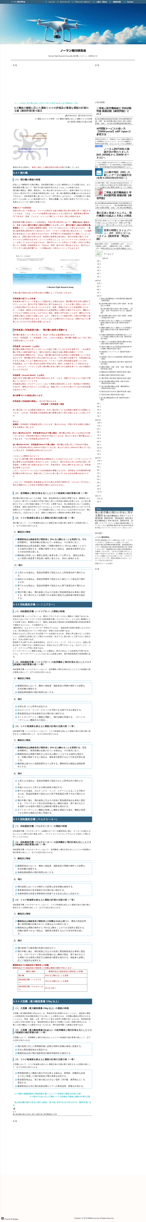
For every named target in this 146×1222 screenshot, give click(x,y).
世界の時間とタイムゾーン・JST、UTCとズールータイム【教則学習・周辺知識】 (114, 234)
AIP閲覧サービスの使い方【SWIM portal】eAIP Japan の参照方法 (114, 131)
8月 (99, 261)
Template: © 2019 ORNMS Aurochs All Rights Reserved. (94, 1218)
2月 (99, 277)
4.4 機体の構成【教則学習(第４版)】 (112, 375)
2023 (98, 458)
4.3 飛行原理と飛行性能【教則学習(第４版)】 (115, 378)
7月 (99, 264)
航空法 (115, 520)
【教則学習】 (117, 2)
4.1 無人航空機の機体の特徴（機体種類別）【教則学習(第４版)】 (114, 387)
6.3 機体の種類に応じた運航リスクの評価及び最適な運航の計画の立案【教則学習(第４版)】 (115, 330)
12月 (99, 283)
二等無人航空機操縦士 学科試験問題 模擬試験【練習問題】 (114, 195)
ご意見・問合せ (101, 2)
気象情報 (122, 523)
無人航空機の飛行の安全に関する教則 (27, 1114)
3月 (99, 410)
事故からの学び (127, 528)
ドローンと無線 (113, 523)
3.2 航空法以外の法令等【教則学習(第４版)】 (115, 392)
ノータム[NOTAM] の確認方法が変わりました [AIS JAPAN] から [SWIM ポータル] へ (114, 153)
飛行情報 (128, 525)
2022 (98, 496)
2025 (98, 281)
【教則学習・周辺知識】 (114, 518)
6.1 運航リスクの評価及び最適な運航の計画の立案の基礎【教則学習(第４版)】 (115, 343)
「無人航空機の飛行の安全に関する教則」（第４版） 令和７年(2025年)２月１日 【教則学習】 (116, 311)
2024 (98, 420)
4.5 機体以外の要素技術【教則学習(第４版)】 (115, 372)
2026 (105, 258)
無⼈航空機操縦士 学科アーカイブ (118, 516)
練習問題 (110, 525)
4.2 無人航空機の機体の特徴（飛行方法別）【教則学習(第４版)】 (114, 382)
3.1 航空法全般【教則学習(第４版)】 (112, 395)
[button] (14, 1109)
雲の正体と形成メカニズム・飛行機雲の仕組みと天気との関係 (114, 214)
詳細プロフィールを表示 (104, 563)
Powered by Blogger (11, 1219)
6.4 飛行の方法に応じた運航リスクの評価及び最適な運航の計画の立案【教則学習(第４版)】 (115, 323)
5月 (99, 270)
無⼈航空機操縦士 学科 (49, 1114)
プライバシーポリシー (83, 2)
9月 (99, 286)
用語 (127, 518)
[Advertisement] (52, 83)
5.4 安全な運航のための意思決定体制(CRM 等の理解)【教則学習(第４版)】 (115, 348)
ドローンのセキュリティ (114, 528)
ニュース (51, 2)
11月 (99, 426)
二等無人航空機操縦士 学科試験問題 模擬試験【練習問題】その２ (114, 111)
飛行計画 (117, 525)
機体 (128, 523)
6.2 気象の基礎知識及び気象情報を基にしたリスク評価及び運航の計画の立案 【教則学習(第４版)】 (115, 337)
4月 (99, 274)
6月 (99, 267)
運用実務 (99, 518)
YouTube (130, 2)
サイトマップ (65, 2)
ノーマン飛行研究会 (18, 2)
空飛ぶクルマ (101, 528)
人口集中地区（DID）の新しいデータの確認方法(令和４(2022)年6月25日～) (114, 175)
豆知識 (122, 525)
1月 (99, 416)
